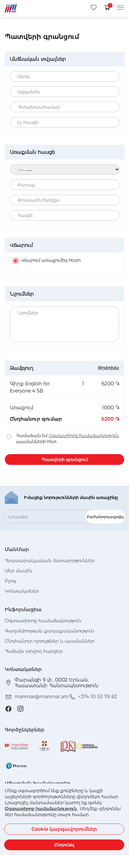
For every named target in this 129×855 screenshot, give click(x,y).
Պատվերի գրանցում (64, 459)
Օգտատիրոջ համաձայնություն (41, 808)
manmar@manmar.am (41, 696)
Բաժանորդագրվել (105, 517)
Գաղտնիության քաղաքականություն (49, 631)
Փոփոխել (108, 367)
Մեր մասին (18, 570)
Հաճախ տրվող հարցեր (34, 651)
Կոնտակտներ (22, 591)
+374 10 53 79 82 (97, 696)
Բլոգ (10, 581)
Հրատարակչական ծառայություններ (50, 560)
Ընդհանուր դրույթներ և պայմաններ (49, 641)
